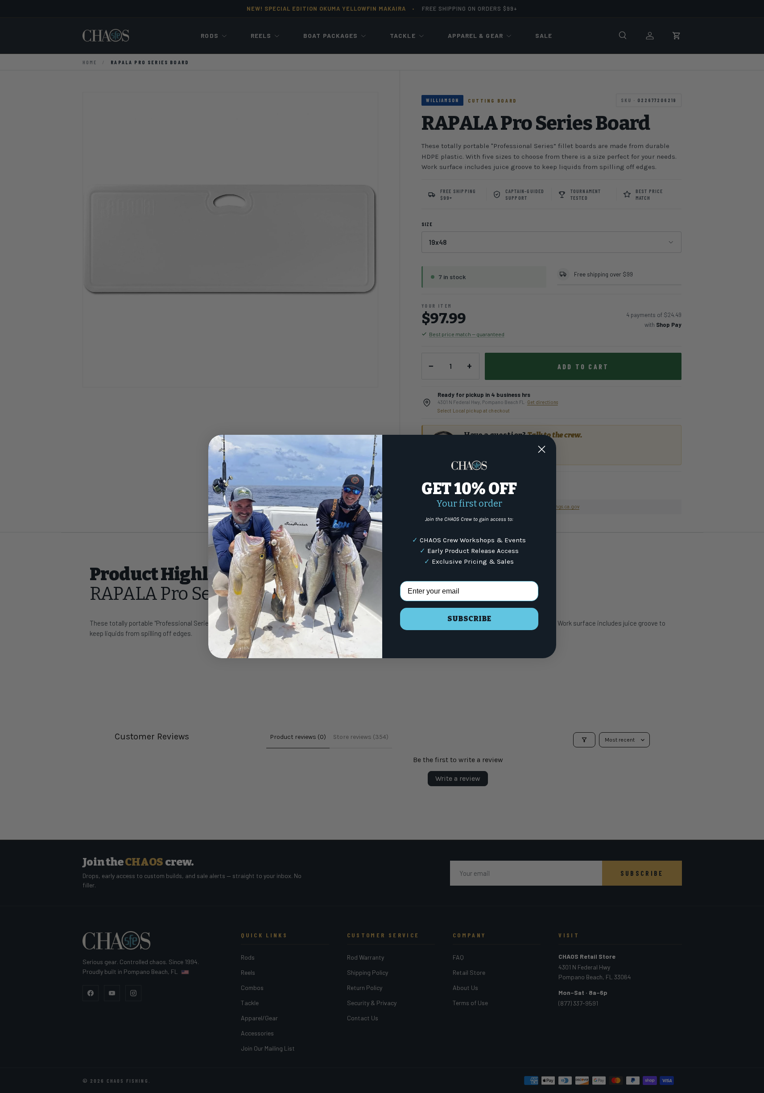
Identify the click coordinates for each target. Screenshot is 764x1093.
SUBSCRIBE (469, 619)
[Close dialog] (541, 449)
